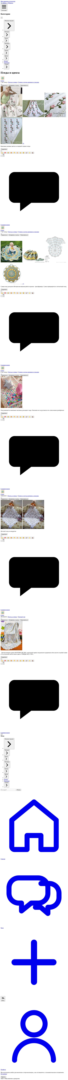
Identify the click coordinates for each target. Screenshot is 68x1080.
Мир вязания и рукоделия (8, 1)
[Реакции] (1, 151)
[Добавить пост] (34, 995)
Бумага (6, 61)
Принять (3, 1077)
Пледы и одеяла (12, 82)
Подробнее (4, 149)
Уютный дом (21, 617)
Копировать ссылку (14, 85)
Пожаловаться (24, 85)
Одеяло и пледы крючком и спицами (28, 82)
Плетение (6, 62)
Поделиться (4, 85)
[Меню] (1, 84)
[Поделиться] (1, 156)
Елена (2, 80)
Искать (18, 790)
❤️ (5, 152)
